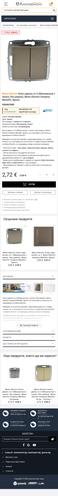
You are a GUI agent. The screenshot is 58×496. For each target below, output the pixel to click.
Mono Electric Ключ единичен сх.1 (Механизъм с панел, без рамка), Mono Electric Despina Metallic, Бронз (14, 257)
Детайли (8, 276)
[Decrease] (40, 174)
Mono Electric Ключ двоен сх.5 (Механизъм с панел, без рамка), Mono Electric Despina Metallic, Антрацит (14, 394)
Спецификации (12, 331)
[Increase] (53, 174)
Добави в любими (15, 192)
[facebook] (23, 445)
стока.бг (9, 452)
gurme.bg (46, 452)
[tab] (29, 276)
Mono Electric (10, 93)
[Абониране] (52, 439)
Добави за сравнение (43, 192)
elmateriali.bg (8, 25)
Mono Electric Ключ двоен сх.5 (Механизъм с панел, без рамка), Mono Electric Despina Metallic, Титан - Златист (43, 394)
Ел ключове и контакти (27, 25)
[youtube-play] (34, 445)
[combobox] (29, 10)
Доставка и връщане (15, 344)
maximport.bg (34, 452)
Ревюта (7, 337)
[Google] (28, 445)
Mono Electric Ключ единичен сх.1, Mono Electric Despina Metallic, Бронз (43, 255)
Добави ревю (8, 104)
